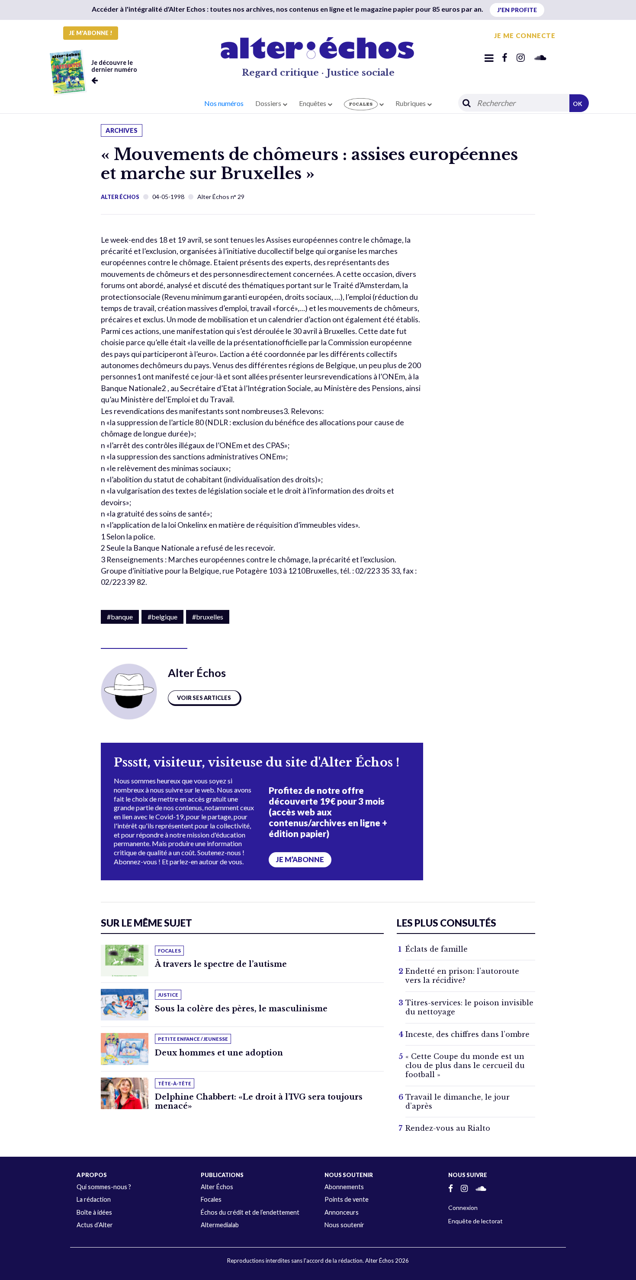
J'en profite (517, 9)
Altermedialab (220, 1225)
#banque (120, 617)
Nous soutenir (344, 1225)
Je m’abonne (300, 859)
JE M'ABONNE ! (90, 32)
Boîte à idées (94, 1212)
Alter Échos (120, 196)
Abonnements (344, 1186)
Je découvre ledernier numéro (114, 66)
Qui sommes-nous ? (104, 1186)
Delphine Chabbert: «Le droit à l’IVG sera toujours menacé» (259, 1101)
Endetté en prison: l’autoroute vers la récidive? (462, 976)
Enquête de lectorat (475, 1221)
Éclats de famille (436, 949)
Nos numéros (224, 103)
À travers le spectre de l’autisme (221, 964)
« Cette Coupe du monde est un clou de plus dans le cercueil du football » (465, 1065)
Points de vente (346, 1199)
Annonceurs (341, 1212)
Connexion (463, 1207)
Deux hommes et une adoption (219, 1053)
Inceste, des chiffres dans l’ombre (467, 1034)
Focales (211, 1199)
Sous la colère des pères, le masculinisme (241, 1009)
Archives (122, 130)
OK (577, 103)
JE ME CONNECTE (525, 35)
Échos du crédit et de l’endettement (250, 1212)
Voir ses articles (204, 697)
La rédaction (94, 1199)
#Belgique (162, 617)
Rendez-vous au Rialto (447, 1128)
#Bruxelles (207, 617)
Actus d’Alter (95, 1225)
